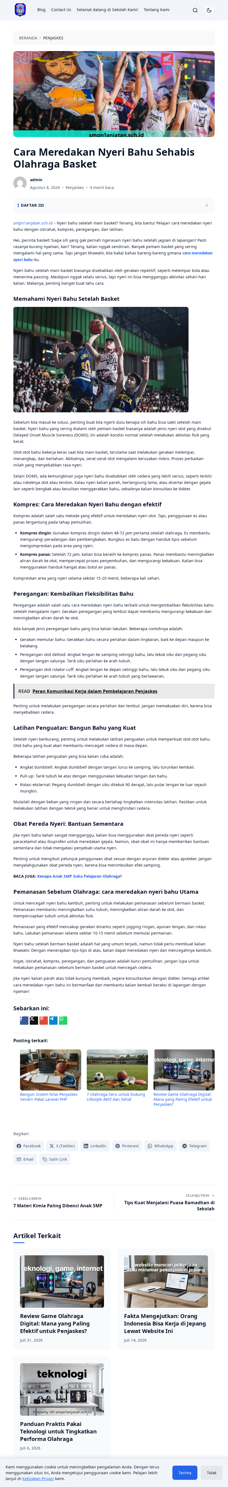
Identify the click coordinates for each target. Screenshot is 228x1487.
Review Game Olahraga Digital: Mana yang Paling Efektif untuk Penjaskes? (182, 1099)
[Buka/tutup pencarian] (195, 10)
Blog (41, 9)
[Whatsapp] (63, 1020)
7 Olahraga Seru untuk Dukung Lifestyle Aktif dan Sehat (116, 1097)
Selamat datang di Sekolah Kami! (107, 9)
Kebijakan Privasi (38, 1478)
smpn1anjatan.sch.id (33, 223)
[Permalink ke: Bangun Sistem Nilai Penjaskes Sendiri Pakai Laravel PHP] (50, 1070)
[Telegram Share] (53, 1020)
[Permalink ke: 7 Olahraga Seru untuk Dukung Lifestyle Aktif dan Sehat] (117, 1070)
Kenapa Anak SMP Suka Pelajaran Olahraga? (79, 876)
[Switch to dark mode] (209, 10)
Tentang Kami (157, 9)
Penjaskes (75, 187)
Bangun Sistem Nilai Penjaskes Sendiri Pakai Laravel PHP (49, 1097)
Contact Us (61, 9)
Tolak (211, 1472)
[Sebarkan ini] (24, 1020)
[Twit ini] (34, 1020)
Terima (185, 1472)
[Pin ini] (43, 1020)
